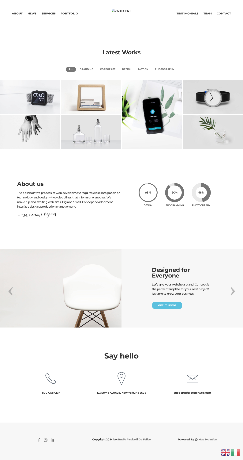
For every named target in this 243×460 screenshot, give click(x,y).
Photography (164, 69)
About (17, 13)
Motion (143, 69)
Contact (224, 13)
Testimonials (188, 13)
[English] (226, 452)
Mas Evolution (207, 439)
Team (208, 13)
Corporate (108, 69)
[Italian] (235, 452)
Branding (86, 69)
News (32, 13)
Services (49, 13)
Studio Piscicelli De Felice (134, 439)
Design (127, 69)
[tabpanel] (121, 288)
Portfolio (69, 13)
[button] (167, 305)
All (71, 69)
